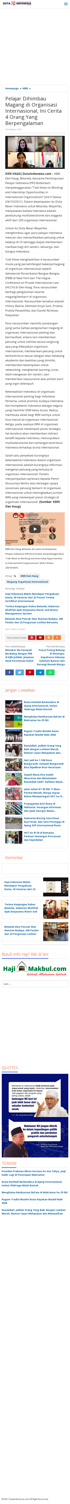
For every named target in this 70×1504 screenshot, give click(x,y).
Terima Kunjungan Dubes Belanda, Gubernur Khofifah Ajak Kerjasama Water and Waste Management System (32, 610)
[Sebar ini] (9, 672)
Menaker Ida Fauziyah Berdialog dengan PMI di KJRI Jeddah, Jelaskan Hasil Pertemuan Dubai (19, 653)
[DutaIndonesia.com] (17, 3)
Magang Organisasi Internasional (27, 581)
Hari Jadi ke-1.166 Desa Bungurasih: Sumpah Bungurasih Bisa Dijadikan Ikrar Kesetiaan (44, 763)
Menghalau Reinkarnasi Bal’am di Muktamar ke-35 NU (35, 1192)
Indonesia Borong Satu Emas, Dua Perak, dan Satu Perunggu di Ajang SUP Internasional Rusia (44, 822)
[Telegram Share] (40, 672)
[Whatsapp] (50, 672)
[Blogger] (48, 637)
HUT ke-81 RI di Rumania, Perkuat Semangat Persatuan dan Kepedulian (42, 836)
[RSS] (57, 637)
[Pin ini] (30, 672)
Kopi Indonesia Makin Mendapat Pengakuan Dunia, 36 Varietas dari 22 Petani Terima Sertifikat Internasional (32, 597)
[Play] (35, 529)
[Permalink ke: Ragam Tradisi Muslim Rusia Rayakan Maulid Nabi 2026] (13, 735)
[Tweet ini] (19, 672)
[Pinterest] (32, 637)
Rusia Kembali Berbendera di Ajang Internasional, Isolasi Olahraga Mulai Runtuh (41, 705)
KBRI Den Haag (29, 576)
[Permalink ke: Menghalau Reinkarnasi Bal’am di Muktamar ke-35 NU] (13, 721)
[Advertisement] (35, 47)
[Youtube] (40, 637)
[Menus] (66, 4)
